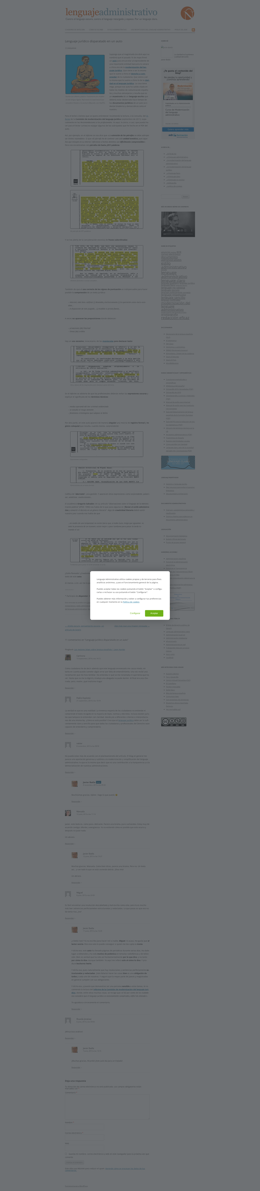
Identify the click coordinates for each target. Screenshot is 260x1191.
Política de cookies (131, 602)
